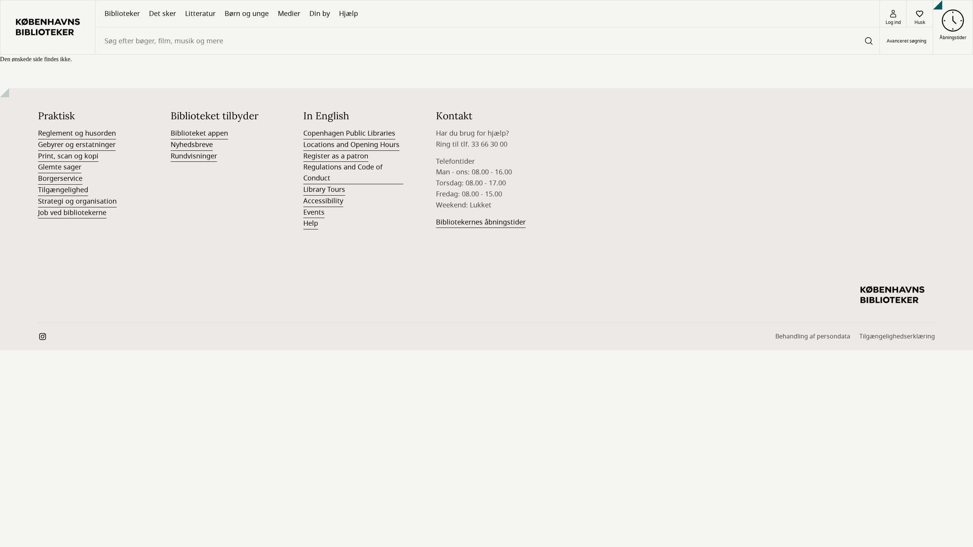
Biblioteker (122, 14)
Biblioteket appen (199, 133)
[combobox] (487, 40)
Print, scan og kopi (68, 156)
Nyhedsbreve (192, 145)
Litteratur (200, 14)
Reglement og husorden (77, 133)
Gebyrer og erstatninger (77, 145)
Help (310, 223)
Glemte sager (59, 167)
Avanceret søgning (906, 41)
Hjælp (348, 14)
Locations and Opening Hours (351, 145)
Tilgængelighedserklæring (897, 336)
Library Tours (324, 189)
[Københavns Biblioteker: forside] (47, 27)
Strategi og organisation (77, 201)
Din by (319, 14)
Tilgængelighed (63, 190)
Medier (289, 14)
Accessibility (323, 201)
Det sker (162, 14)
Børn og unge (247, 14)
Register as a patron (335, 156)
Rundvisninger (194, 156)
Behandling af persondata (812, 336)
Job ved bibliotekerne (72, 213)
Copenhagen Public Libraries (349, 133)
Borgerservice (60, 178)
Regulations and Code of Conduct (342, 172)
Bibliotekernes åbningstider (481, 222)
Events (314, 212)
